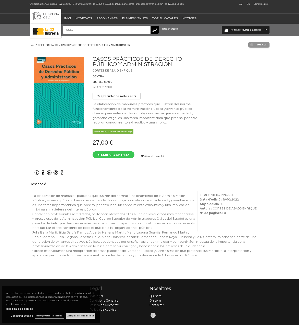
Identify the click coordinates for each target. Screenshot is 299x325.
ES (248, 4)
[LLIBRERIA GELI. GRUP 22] (45, 37)
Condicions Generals (103, 300)
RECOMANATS (107, 18)
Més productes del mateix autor (116, 96)
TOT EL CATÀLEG (165, 18)
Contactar (157, 305)
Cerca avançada (170, 29)
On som (155, 300)
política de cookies (19, 308)
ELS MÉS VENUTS (135, 18)
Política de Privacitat (104, 305)
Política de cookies (102, 309)
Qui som (156, 296)
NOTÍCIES (189, 18)
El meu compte (261, 4)
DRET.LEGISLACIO (102, 82)
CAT (241, 4)
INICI (67, 18)
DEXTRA (98, 76)
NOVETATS (83, 18)
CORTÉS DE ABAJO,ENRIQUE (112, 70)
